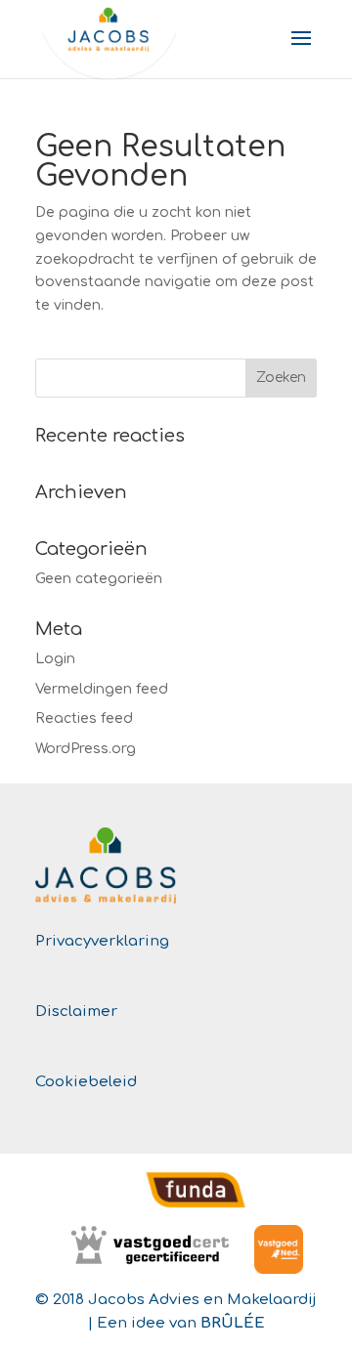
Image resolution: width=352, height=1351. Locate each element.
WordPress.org (85, 748)
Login (55, 659)
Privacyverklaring (102, 941)
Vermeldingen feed (101, 689)
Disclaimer (76, 1011)
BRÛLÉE (232, 1323)
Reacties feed (84, 718)
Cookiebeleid (86, 1082)
